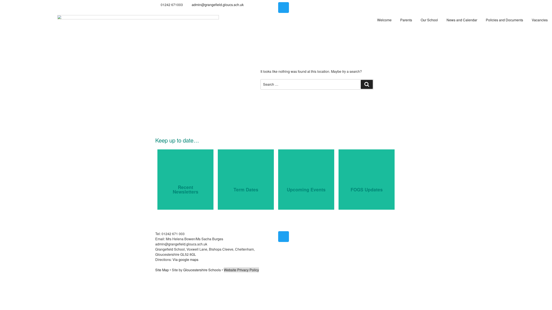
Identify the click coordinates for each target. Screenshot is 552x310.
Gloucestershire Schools (202, 269)
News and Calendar (462, 19)
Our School (429, 19)
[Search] (367, 84)
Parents (406, 19)
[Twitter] (283, 7)
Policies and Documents (504, 19)
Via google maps (185, 259)
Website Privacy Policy (241, 269)
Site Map (162, 269)
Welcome (384, 19)
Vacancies (540, 19)
